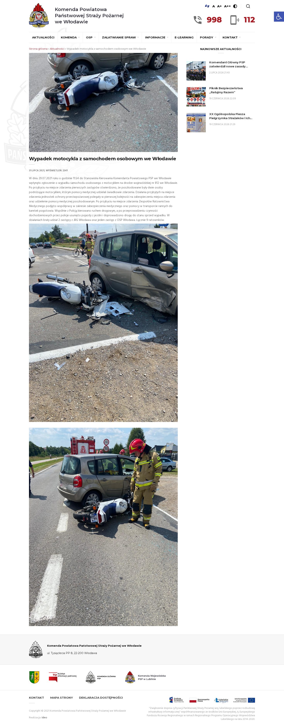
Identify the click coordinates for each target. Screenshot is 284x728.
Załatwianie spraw (119, 37)
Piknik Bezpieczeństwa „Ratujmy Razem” (226, 90)
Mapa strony (61, 697)
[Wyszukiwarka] (248, 6)
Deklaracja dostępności (101, 697)
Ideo (44, 717)
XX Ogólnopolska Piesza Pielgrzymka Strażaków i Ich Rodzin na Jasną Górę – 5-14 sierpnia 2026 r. (229, 116)
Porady (207, 37)
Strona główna (38, 48)
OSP (89, 37)
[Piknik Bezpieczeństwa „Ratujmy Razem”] (196, 96)
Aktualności (43, 37)
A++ (227, 6)
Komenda (69, 37)
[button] (279, 17)
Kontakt (230, 37)
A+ (219, 6)
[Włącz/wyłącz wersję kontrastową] (235, 6)
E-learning (184, 37)
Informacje (155, 37)
